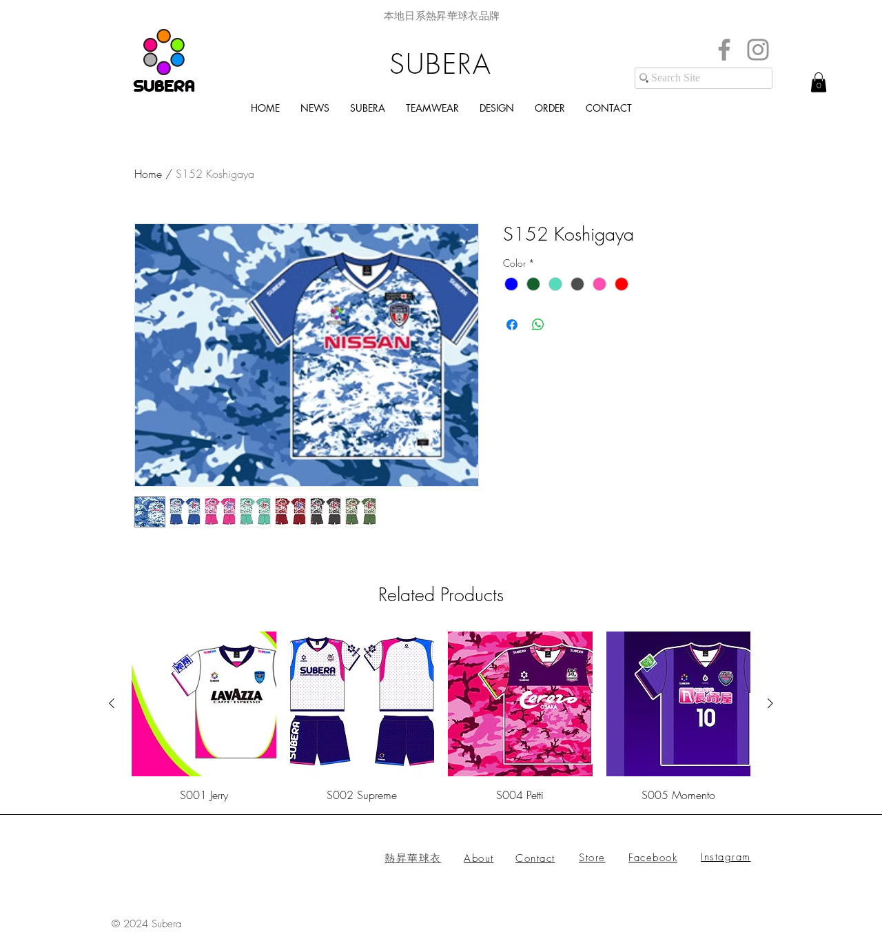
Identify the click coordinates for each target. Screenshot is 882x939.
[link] (818, 82)
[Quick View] (204, 704)
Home (148, 173)
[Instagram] (757, 49)
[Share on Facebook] (512, 324)
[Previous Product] (111, 703)
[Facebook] (724, 49)
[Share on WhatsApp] (538, 324)
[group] (441, 717)
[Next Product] (770, 703)
